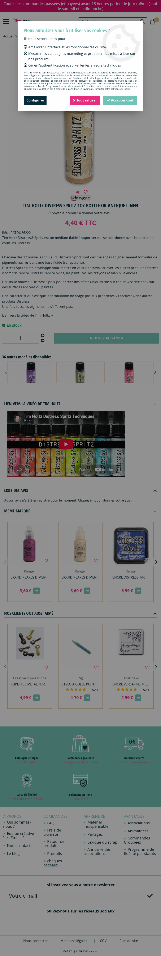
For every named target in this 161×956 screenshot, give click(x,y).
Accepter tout (122, 100)
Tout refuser (86, 100)
